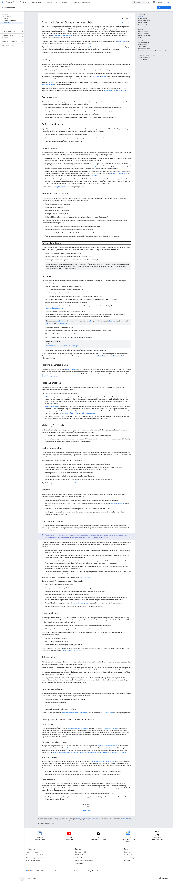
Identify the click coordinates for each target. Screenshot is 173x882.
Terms (28, 878)
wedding (90, 321)
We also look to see (70, 748)
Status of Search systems (82, 858)
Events (76, 2)
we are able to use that (109, 728)
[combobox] (141, 2)
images (103, 77)
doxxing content (58, 752)
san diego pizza (59, 346)
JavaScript (96, 77)
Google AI (90, 871)
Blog (57, 2)
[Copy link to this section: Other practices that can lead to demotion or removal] (96, 720)
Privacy (34, 878)
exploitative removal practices (107, 746)
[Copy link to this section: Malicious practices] (62, 383)
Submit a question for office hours (36, 855)
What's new (65, 2)
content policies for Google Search (103, 761)
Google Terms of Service (49, 376)
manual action (121, 41)
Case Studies (79, 863)
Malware (48, 397)
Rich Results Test (129, 855)
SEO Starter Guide (80, 855)
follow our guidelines (88, 413)
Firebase (65, 871)
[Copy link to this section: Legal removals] (56, 724)
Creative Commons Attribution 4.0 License (87, 818)
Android (49, 871)
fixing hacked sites (48, 85)
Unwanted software (51, 406)
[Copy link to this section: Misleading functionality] (67, 425)
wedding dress (62, 323)
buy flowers (50, 323)
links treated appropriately (81, 603)
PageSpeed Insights (130, 858)
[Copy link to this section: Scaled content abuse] (65, 448)
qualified (89, 356)
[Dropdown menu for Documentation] (43, 2)
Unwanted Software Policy (70, 413)
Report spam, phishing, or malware (36, 858)
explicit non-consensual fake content (115, 752)
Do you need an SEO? (81, 852)
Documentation (36, 2)
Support (49, 2)
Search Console (164, 8)
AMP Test (127, 860)
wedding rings (60, 321)
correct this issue (84, 577)
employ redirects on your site (72, 650)
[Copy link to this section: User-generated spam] (65, 689)
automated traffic (71, 369)
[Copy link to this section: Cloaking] (52, 60)
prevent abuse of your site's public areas (74, 713)
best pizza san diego (71, 346)
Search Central (19, 2)
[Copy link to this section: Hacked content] (59, 148)
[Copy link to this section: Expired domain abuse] (65, 124)
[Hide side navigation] (22, 879)
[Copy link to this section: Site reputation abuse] (64, 521)
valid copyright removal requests (78, 728)
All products (100, 871)
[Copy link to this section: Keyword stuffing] (60, 243)
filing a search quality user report (99, 47)
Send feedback (124, 23)
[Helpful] (127, 18)
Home (43, 18)
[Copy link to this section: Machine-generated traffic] (69, 365)
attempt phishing (97, 166)
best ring (112, 321)
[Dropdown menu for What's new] (70, 2)
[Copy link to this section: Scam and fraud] (57, 780)
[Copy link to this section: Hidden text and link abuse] (69, 194)
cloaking (94, 176)
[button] (12, 16)
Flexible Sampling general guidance (114, 90)
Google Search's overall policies (62, 35)
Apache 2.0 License (125, 818)
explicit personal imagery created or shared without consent (82, 752)
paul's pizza (50, 346)
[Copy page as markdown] (92, 22)
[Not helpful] (129, 18)
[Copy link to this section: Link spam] (53, 276)
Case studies (86, 2)
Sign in (169, 2)
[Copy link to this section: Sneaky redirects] (60, 613)
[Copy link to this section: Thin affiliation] (57, 657)
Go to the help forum (32, 852)
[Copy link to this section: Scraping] (52, 490)
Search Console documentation (84, 860)
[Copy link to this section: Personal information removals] (69, 742)
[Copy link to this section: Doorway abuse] (59, 97)
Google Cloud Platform (77, 871)
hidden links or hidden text (119, 173)
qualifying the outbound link (54, 308)
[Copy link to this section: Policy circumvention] (60, 758)
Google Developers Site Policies (54, 820)
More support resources (33, 860)
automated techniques (118, 503)
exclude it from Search (76, 483)
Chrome (57, 871)
